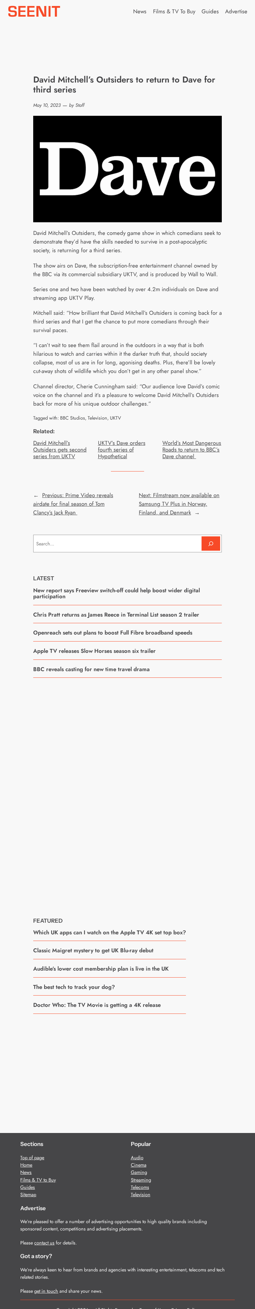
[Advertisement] (127, 792)
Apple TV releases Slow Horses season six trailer (94, 651)
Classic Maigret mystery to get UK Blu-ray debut (93, 950)
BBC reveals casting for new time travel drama (91, 669)
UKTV (115, 418)
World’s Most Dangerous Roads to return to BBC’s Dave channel (191, 450)
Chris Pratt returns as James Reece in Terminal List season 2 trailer (116, 615)
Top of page (32, 1157)
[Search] (211, 543)
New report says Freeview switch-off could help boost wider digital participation (116, 593)
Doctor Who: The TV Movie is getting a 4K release (97, 1005)
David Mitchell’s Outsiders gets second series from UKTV (60, 450)
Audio (137, 1157)
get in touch (46, 1291)
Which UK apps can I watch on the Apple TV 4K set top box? (109, 932)
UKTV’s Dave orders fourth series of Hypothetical (121, 450)
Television (97, 418)
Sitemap (28, 1194)
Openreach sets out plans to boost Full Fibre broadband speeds (112, 633)
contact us (44, 1242)
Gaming (139, 1172)
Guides (27, 1187)
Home (26, 1165)
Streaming (141, 1180)
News (26, 1172)
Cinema (138, 1165)
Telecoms (140, 1187)
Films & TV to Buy (38, 1180)
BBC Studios (72, 418)
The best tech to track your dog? (74, 987)
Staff (79, 105)
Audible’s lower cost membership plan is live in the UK (101, 969)
